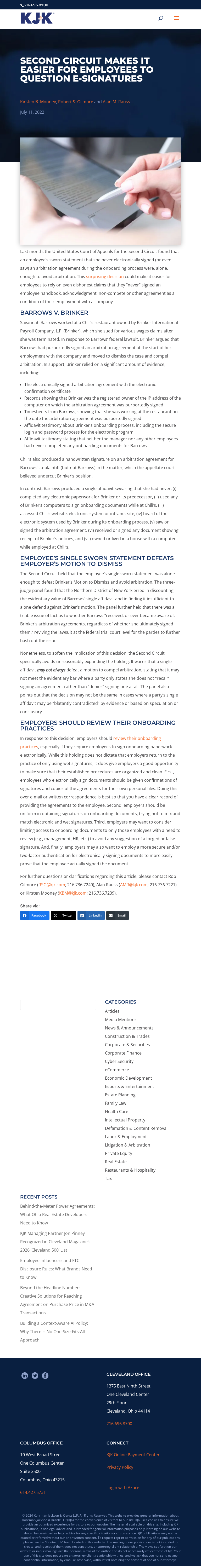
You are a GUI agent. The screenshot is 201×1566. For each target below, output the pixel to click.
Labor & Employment (126, 1136)
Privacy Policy (120, 1467)
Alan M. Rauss (116, 102)
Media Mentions (121, 1019)
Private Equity (118, 1153)
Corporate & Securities (127, 1044)
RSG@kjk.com (51, 885)
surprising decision (105, 276)
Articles (112, 1011)
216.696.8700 (119, 1423)
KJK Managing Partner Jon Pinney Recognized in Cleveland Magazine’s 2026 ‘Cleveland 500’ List (55, 1241)
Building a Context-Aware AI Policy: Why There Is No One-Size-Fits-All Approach (54, 1331)
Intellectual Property (125, 1120)
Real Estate (116, 1162)
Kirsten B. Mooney (38, 102)
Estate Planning (120, 1095)
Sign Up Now (98, 976)
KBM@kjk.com (73, 893)
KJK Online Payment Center (133, 1455)
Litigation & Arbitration (127, 1145)
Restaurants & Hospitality (130, 1170)
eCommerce (117, 1070)
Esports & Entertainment (129, 1086)
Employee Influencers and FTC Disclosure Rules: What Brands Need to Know (56, 1269)
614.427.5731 (33, 1492)
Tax (108, 1178)
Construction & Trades (127, 1036)
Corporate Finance (123, 1053)
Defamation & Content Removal (136, 1128)
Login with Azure (123, 1487)
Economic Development (128, 1078)
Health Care (116, 1111)
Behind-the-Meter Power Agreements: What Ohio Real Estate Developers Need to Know (57, 1214)
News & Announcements (129, 1028)
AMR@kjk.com (134, 885)
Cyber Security (119, 1061)
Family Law (115, 1103)
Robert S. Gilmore (75, 102)
